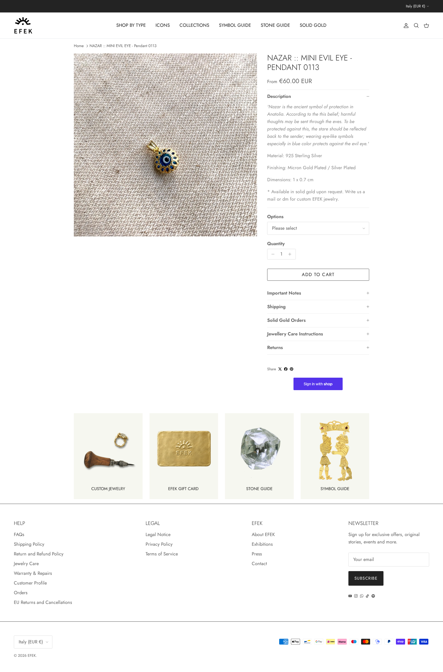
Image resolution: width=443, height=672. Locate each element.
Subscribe (365, 578)
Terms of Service (162, 554)
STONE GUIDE (275, 25)
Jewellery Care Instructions (295, 334)
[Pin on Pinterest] (291, 369)
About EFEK (263, 534)
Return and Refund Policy (38, 554)
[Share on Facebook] (285, 369)
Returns (275, 347)
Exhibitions (262, 544)
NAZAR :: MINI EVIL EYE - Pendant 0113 (123, 46)
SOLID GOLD (313, 25)
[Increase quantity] (291, 254)
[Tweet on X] (280, 369)
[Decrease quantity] (271, 254)
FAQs (19, 534)
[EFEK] (23, 25)
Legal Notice (158, 534)
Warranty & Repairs (33, 573)
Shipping (276, 306)
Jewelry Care (26, 563)
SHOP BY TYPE (131, 25)
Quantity (276, 244)
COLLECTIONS (194, 25)
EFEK (32, 655)
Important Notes (284, 293)
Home (79, 46)
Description (279, 96)
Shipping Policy (29, 544)
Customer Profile (30, 583)
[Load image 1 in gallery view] (165, 145)
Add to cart (318, 274)
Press (257, 554)
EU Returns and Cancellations (43, 602)
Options (275, 217)
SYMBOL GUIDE (235, 25)
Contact (259, 563)
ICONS (163, 25)
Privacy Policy (159, 544)
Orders (20, 592)
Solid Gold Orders (286, 320)
